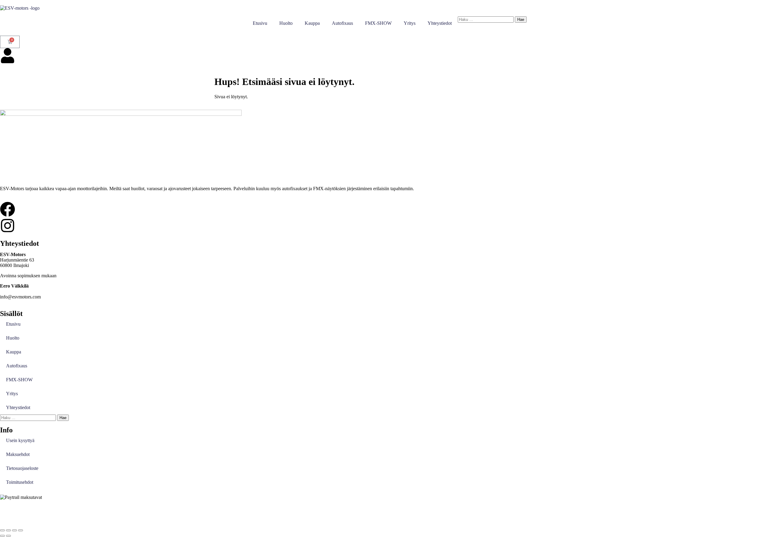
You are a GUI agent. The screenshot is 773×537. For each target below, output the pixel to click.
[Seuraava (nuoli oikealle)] (8, 536)
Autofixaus (342, 23)
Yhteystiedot (440, 23)
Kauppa (312, 23)
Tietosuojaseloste (22, 468)
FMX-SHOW (378, 23)
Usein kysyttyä (20, 440)
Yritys (409, 23)
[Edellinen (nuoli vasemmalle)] (2, 536)
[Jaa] (14, 530)
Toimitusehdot (19, 482)
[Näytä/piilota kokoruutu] (8, 530)
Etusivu (260, 23)
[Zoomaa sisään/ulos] (2, 530)
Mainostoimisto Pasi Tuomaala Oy (136, 513)
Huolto (286, 23)
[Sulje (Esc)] (20, 530)
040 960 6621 (13, 291)
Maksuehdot (18, 454)
